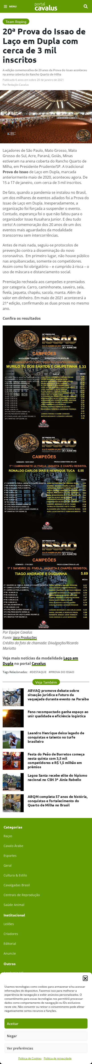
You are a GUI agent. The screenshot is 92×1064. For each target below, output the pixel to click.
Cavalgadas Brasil (17, 885)
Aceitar (12, 1023)
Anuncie (10, 953)
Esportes (10, 855)
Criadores (11, 934)
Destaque (38, 672)
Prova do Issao (62, 672)
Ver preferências (20, 1048)
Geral (8, 865)
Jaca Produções (25, 637)
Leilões (9, 924)
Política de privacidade (58, 1058)
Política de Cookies (30, 1058)
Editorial (10, 943)
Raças (8, 836)
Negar (12, 1036)
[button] (85, 978)
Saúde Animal (14, 905)
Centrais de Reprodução (22, 895)
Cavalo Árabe (13, 846)
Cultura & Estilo (15, 875)
